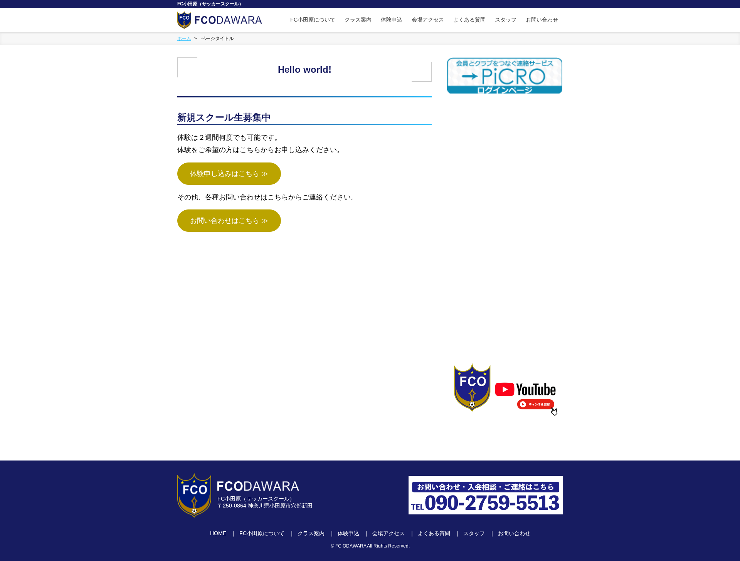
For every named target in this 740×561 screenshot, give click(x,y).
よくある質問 (469, 20)
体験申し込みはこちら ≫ (229, 174)
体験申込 (391, 20)
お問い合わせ (542, 20)
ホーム (184, 38)
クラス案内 (358, 20)
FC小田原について (312, 20)
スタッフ (505, 20)
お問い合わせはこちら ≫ (229, 220)
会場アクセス (428, 20)
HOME (218, 533)
